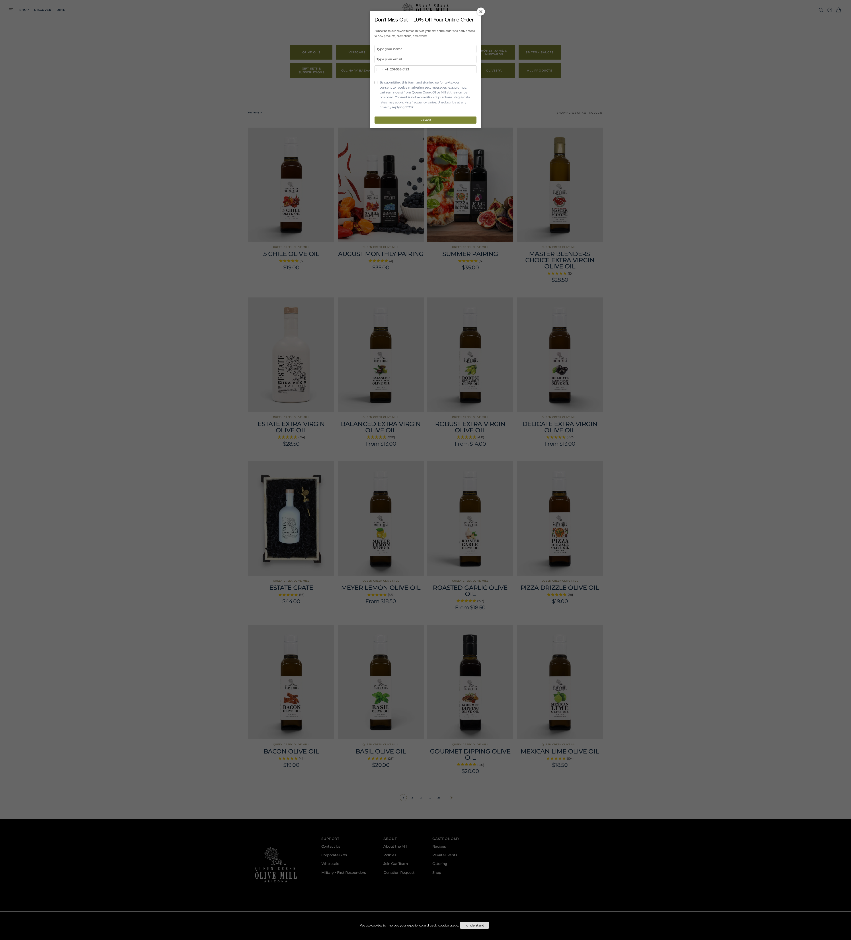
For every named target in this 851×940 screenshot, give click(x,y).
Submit (425, 120)
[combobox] (381, 69)
